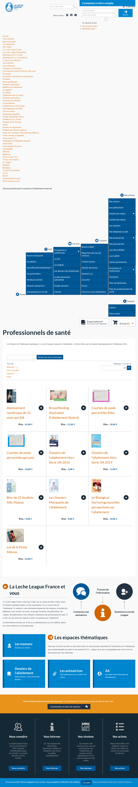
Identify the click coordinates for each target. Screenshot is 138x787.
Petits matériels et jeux (11, 181)
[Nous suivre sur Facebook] (71, 15)
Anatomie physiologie (11, 84)
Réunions (7, 154)
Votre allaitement (10, 82)
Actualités (6, 79)
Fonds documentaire (11, 114)
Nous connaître (9, 41)
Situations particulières (11, 98)
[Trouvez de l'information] (102, 613)
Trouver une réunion (10, 160)
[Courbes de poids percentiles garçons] (41, 452)
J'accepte (86, 782)
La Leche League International (14, 52)
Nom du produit (13, 370)
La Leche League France (12, 50)
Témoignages (8, 149)
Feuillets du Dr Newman (12, 122)
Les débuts (7, 93)
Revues (5, 176)
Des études (7, 74)
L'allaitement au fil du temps (14, 106)
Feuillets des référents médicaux (15, 130)
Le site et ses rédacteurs (12, 60)
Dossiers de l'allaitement (12, 127)
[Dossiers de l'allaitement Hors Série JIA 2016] (83, 452)
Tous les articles (9, 111)
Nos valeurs (7, 47)
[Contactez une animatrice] (81, 591)
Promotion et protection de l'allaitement (18, 76)
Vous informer (9, 66)
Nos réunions (86, 768)
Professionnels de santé (11, 178)
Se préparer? (7, 90)
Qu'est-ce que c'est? (10, 157)
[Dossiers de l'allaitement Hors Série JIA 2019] (126, 452)
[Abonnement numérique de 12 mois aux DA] (41, 407)
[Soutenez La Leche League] (124, 591)
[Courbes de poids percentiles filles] (126, 407)
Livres (5, 173)
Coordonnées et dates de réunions (65, 706)
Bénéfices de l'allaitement (12, 87)
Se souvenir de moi (89, 23)
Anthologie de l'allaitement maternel (16, 141)
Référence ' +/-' (12, 367)
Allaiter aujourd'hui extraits (13, 117)
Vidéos (5, 125)
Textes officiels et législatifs (13, 135)
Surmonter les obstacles (12, 101)
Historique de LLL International (15, 58)
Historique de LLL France (13, 55)
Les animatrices (9, 44)
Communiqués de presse (12, 146)
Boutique (6, 168)
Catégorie (10, 374)
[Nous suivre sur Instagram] (66, 15)
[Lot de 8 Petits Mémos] (41, 547)
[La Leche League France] (14, 7)
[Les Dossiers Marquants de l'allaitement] (83, 497)
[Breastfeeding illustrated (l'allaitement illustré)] (83, 407)
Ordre (9, 377)
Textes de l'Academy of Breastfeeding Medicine (21, 133)
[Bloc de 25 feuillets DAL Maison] (41, 497)
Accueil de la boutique (11, 170)
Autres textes (8, 144)
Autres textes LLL (10, 138)
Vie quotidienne (9, 103)
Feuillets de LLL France (12, 119)
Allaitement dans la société (13, 95)
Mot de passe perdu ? (90, 26)
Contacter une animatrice (12, 68)
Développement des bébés (12, 109)
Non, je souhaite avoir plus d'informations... (112, 782)
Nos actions (120, 768)
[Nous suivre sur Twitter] (75, 15)
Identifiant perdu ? (89, 29)
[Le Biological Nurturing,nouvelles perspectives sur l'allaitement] (126, 497)
